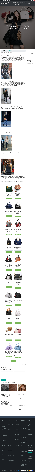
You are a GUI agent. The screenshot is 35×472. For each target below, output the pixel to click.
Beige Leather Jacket (17, 438)
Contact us (3, 459)
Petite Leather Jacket (23, 456)
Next (12, 50)
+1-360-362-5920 (8, 0)
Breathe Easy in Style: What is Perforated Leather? (21, 393)
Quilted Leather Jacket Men (4, 435)
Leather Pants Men (4, 428)
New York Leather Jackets (17, 446)
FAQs (2, 450)
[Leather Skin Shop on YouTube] (5, 0)
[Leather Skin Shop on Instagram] (3, 0)
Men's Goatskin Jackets (10, 459)
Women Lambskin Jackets (11, 455)
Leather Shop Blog (3, 446)
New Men (9, 446)
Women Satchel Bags (30, 434)
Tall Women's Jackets (23, 459)
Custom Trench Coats (23, 437)
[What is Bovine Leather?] (13, 387)
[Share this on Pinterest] (23, 364)
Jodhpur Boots (29, 425)
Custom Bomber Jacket (23, 428)
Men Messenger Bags (30, 433)
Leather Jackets (23, 465)
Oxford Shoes (29, 424)
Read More (11, 405)
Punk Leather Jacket (23, 447)
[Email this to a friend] (25, 364)
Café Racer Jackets (4, 429)
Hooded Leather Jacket (4, 434)
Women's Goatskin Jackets (11, 460)
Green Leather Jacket (17, 430)
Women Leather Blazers (10, 425)
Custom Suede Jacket (23, 429)
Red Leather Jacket (17, 424)
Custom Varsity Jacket (23, 436)
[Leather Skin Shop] (4, 3)
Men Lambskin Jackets (10, 454)
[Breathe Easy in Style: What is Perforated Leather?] (22, 387)
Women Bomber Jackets (10, 424)
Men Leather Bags (29, 429)
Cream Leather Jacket (17, 439)
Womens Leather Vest (10, 430)
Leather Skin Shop (5, 470)
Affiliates (2, 455)
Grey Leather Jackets (17, 433)
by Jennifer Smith (3, 52)
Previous (10, 50)
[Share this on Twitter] (20, 364)
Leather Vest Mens (4, 440)
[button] (9, 2)
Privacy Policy (3, 454)
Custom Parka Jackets (23, 438)
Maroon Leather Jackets (17, 434)
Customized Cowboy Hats (24, 441)
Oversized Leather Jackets (24, 464)
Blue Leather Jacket (17, 425)
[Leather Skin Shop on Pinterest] (4, 0)
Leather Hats (29, 435)
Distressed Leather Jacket (24, 451)
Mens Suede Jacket (4, 439)
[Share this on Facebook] (21, 364)
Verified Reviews (3, 449)
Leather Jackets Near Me (23, 460)
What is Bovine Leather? (12, 392)
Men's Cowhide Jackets (10, 456)
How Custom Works (23, 442)
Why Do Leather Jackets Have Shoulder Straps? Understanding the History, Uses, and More (4, 394)
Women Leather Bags (30, 430)
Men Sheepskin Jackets (10, 451)
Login (31, 0)
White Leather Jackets (17, 435)
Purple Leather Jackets (17, 429)
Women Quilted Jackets (10, 429)
